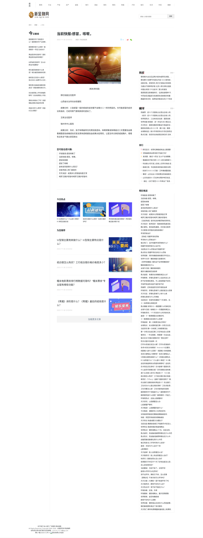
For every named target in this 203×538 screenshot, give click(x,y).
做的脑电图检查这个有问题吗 (151, 506)
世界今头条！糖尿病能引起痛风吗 (153, 259)
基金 (96, 5)
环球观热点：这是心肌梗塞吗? (152, 398)
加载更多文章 (94, 319)
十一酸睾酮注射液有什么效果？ (152, 319)
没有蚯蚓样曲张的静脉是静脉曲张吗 (154, 414)
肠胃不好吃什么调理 (148, 500)
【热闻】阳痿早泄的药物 (150, 236)
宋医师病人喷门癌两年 (68, 170)
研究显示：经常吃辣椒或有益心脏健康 (157, 150)
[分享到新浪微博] (128, 40)
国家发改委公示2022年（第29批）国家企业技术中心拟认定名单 (164, 128)
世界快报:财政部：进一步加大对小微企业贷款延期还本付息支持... (165, 122)
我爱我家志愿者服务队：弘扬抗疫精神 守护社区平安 (160, 93)
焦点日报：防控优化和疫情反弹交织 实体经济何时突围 (161, 134)
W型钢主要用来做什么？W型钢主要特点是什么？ (159, 357)
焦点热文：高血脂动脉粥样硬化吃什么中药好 (157, 436)
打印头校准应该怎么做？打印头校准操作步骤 (157, 344)
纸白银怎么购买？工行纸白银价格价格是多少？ (158, 376)
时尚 (160, 5)
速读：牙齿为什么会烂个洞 (150, 446)
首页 (30, 4)
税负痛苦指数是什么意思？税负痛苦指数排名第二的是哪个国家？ (37, 72)
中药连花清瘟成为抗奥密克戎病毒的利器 (155, 96)
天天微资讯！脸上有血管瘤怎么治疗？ (155, 455)
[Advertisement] (171, 49)
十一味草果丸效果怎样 (149, 303)
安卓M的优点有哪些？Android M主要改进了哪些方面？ (161, 347)
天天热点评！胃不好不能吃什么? (153, 487)
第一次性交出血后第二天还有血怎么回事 (155, 332)
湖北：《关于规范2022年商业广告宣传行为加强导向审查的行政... (167, 181)
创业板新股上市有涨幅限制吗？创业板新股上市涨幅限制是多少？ (37, 95)
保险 (104, 5)
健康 (169, 5)
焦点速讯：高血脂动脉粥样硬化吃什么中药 (156, 433)
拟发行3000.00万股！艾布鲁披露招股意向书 (159, 171)
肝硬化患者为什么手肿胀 (150, 297)
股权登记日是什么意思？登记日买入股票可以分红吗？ (37, 80)
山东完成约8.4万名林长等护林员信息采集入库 (160, 178)
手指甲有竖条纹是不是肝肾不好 (152, 284)
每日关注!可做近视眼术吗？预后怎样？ (155, 338)
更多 (171, 73)
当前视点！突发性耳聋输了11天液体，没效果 (157, 300)
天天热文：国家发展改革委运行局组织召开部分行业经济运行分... (164, 125)
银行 (86, 5)
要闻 (40, 5)
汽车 (133, 5)
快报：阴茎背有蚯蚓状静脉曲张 (152, 417)
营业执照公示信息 (58, 533)
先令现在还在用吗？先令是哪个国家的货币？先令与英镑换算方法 (164, 367)
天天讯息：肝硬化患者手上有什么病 (154, 294)
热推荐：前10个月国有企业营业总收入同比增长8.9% (160, 112)
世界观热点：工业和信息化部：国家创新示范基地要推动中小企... (164, 119)
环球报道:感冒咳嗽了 (67, 153)
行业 (49, 5)
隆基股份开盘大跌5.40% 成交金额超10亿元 (158, 160)
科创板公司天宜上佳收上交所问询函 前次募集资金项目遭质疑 (165, 163)
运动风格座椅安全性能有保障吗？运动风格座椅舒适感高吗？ (163, 363)
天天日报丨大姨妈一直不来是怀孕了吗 (155, 481)
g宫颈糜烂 (144, 449)
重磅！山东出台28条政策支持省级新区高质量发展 (161, 174)
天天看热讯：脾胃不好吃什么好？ (153, 484)
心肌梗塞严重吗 (146, 405)
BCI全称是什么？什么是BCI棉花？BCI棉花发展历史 (159, 360)
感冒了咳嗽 (63, 163)
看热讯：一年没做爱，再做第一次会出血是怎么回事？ (160, 335)
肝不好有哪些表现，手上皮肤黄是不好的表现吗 (158, 281)
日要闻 (34, 33)
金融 (76, 5)
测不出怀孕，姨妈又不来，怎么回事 (154, 474)
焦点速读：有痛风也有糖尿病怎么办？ (155, 275)
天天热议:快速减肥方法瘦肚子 (152, 420)
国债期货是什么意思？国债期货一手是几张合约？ (159, 395)
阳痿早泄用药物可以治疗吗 (150, 246)
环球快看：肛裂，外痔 (149, 490)
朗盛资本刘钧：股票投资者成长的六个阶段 (156, 99)
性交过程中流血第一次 (149, 341)
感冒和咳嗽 (63, 160)
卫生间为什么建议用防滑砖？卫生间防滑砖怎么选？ (160, 386)
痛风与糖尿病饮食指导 (149, 271)
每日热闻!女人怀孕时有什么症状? (153, 443)
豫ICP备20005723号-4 (42, 533)
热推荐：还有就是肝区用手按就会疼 (154, 287)
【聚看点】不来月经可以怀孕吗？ (153, 478)
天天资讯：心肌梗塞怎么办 (150, 401)
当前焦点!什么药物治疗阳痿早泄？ (153, 249)
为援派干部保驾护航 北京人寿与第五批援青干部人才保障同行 (163, 86)
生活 (151, 5)
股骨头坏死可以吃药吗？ (150, 471)
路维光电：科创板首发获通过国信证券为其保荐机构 (162, 167)
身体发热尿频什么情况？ (68, 167)
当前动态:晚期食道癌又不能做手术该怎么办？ (157, 424)
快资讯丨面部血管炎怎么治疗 (151, 459)
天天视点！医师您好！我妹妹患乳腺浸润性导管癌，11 (160, 224)
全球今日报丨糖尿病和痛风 (150, 268)
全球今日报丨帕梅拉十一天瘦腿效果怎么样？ (157, 309)
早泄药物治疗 (146, 233)
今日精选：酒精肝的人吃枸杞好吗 (153, 411)
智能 (122, 5)
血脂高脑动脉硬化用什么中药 (151, 439)
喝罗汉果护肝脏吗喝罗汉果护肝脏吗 (73, 176)
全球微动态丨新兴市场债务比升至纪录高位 (156, 131)
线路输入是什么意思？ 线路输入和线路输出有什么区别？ (161, 351)
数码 (113, 5)
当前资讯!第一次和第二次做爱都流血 (154, 328)
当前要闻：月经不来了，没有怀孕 (153, 468)
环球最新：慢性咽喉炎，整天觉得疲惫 (155, 493)
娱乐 (142, 5)
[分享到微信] (131, 40)
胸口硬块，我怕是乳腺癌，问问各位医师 (155, 227)
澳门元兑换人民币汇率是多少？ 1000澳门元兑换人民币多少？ (163, 373)
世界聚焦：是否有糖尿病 (150, 497)
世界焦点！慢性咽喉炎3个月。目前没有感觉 (157, 430)
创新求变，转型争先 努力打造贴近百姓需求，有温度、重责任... (164, 83)
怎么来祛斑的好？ (147, 465)
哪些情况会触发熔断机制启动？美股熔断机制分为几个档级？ (37, 87)
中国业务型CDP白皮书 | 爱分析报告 (154, 89)
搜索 (170, 16)
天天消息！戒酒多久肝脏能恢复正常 (73, 173)
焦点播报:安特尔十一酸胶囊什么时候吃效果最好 (158, 306)
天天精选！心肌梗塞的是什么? (152, 408)
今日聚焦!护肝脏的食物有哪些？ (152, 230)
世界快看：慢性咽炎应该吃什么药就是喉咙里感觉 (159, 503)
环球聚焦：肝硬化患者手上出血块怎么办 (155, 278)
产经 (58, 5)
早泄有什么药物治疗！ (149, 240)
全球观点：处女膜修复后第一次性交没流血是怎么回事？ (161, 325)
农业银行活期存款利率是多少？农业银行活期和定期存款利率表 (164, 382)
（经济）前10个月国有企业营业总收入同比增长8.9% (160, 115)
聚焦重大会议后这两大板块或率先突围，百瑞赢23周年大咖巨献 (164, 77)
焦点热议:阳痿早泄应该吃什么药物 (153, 252)
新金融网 (67, 528)
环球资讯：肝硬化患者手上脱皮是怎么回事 (156, 290)
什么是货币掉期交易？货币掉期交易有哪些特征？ (159, 370)
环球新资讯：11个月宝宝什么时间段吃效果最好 (158, 313)
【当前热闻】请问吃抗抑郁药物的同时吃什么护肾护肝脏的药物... (164, 221)
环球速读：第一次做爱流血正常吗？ (154, 322)
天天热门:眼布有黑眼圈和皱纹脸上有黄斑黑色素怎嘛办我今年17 (164, 509)
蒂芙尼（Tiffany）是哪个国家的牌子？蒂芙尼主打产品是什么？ (164, 379)
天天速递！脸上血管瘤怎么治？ (152, 452)
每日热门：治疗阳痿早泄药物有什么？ (155, 243)
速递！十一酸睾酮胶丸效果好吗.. (153, 316)
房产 (67, 5)
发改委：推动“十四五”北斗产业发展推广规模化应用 (161, 156)
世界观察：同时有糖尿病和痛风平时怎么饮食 (157, 255)
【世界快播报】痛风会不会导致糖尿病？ (155, 262)
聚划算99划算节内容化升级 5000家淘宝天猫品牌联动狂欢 (162, 80)
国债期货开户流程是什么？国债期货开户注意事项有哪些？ (162, 392)
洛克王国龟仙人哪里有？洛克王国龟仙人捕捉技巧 (159, 354)
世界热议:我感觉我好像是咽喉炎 (152, 427)
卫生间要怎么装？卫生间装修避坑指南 (155, 389)
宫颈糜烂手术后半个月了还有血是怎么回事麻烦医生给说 (161, 462)
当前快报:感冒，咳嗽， (68, 157)
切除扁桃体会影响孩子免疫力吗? (155, 153)
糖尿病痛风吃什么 (147, 265)
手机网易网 (83, 40)
